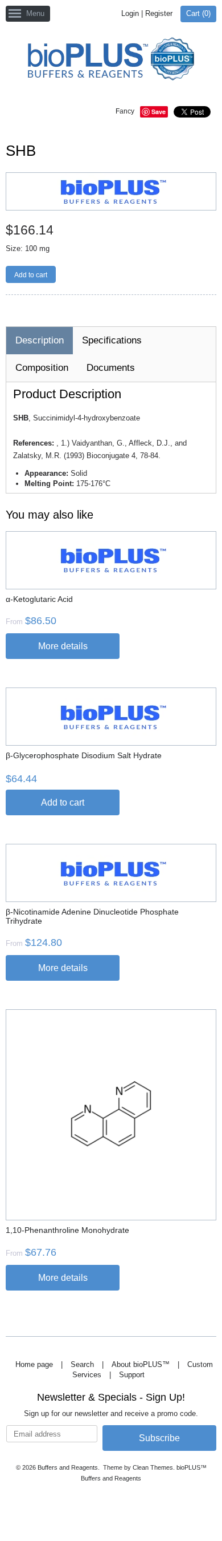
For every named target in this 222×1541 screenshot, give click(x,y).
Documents (111, 367)
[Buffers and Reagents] (111, 60)
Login (130, 13)
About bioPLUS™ (141, 1364)
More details (63, 646)
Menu (35, 13)
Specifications (112, 340)
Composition (41, 367)
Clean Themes (153, 1467)
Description (39, 340)
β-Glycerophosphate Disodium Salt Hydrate (84, 755)
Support (132, 1374)
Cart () (198, 13)
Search (82, 1364)
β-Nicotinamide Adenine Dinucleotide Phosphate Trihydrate (92, 916)
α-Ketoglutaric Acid (39, 599)
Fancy (125, 111)
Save (158, 111)
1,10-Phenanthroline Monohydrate (67, 1230)
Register (158, 13)
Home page (34, 1364)
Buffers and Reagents (68, 1467)
